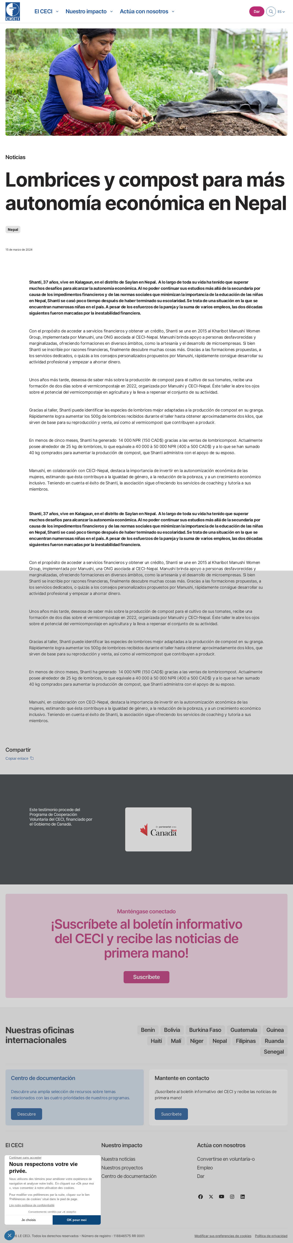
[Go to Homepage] (12, 11)
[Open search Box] (271, 11)
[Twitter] (213, 1198)
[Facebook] (202, 1198)
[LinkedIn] (244, 1198)
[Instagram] (234, 1198)
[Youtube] (223, 1198)
